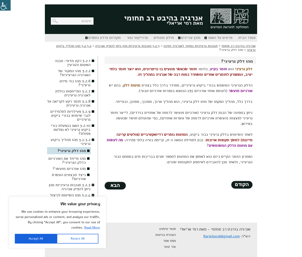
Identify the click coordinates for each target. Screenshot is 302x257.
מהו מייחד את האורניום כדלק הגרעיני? (67, 160)
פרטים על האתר (219, 37)
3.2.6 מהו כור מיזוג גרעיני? (74, 83)
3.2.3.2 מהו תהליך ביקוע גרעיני (70, 142)
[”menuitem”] (246, 38)
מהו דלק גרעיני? (71, 151)
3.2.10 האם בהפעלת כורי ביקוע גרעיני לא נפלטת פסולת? (70, 129)
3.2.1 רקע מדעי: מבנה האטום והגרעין (72, 63)
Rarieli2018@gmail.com (221, 236)
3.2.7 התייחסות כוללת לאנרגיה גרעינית (72, 93)
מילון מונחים (164, 37)
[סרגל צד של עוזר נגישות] (5, 5)
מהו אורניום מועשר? (69, 169)
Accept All (36, 238)
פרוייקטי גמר (137, 37)
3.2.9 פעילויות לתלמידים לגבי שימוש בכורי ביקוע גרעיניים (70, 115)
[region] (57, 222)
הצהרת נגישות (165, 234)
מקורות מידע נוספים (104, 37)
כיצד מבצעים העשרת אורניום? (69, 177)
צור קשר (170, 246)
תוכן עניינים (190, 37)
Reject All (77, 238)
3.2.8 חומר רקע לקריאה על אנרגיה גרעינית (68, 103)
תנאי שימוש (167, 228)
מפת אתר (169, 240)
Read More (92, 227)
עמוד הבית (247, 37)
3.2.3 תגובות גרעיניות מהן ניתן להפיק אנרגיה (69, 187)
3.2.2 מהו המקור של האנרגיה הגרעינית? (74, 73)
